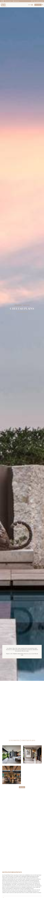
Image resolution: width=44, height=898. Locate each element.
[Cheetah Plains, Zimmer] (11, 754)
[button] (30, 4)
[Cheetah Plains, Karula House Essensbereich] (11, 775)
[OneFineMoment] (4, 5)
